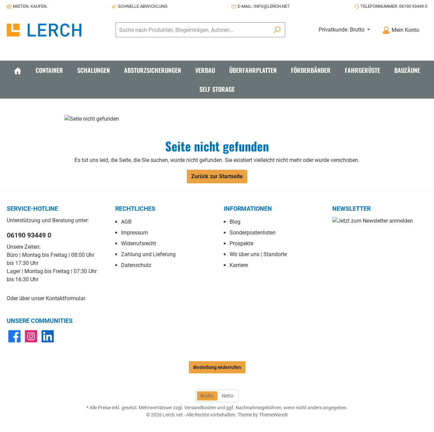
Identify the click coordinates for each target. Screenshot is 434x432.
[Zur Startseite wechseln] (44, 30)
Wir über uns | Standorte (258, 254)
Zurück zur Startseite (217, 176)
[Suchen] (277, 29)
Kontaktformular (65, 298)
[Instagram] (31, 336)
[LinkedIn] (47, 336)
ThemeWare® (273, 414)
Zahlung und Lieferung (148, 254)
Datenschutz (136, 265)
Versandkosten (200, 407)
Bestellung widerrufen (217, 367)
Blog (235, 222)
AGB (126, 222)
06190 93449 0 (29, 235)
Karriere (239, 265)
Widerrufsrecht (138, 243)
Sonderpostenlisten (253, 232)
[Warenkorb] (429, 27)
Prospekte (241, 243)
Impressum (134, 232)
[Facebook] (14, 336)
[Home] (17, 70)
